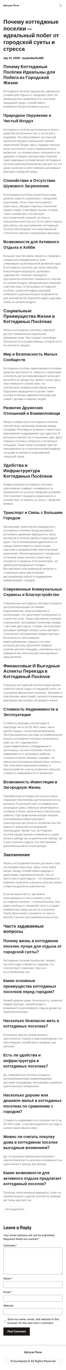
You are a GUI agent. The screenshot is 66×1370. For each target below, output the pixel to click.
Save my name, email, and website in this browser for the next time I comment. (33, 1321)
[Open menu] (61, 5)
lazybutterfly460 (33, 58)
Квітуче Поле (11, 5)
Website (8, 1305)
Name (8, 1278)
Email (7, 1292)
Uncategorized (14, 1209)
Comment (10, 1245)
